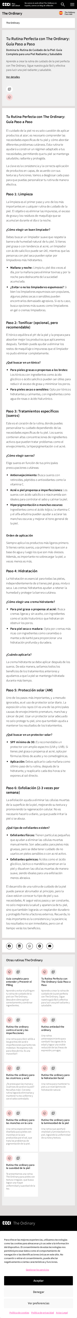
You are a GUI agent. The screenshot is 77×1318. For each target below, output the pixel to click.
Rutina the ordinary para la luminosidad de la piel (55, 1121)
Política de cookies (19, 1313)
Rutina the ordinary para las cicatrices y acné (20, 1076)
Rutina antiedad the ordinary (52, 1028)
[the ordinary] (6, 4)
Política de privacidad (42, 1313)
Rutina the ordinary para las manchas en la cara (20, 1121)
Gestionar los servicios (37, 1270)
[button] (9, 946)
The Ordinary (12, 13)
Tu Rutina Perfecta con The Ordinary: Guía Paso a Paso (56, 982)
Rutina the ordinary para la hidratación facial (55, 1076)
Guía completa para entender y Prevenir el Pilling (19, 982)
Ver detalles (13, 77)
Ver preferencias (38, 1303)
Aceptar (38, 1281)
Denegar (38, 1292)
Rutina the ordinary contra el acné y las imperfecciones (17, 1030)
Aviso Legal (62, 1313)
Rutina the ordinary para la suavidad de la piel (20, 1166)
